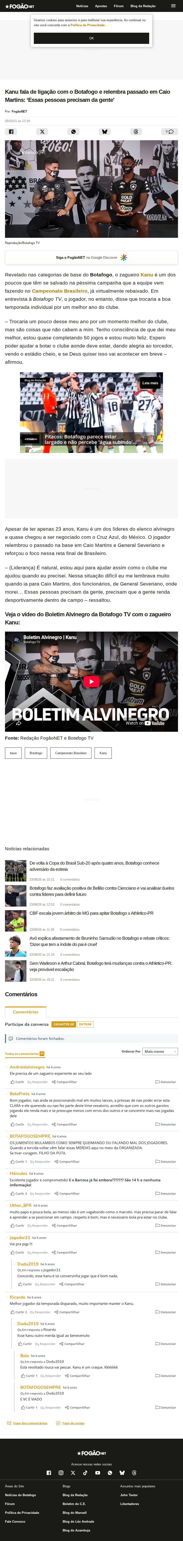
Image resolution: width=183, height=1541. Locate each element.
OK (91, 38)
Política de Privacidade (88, 25)
